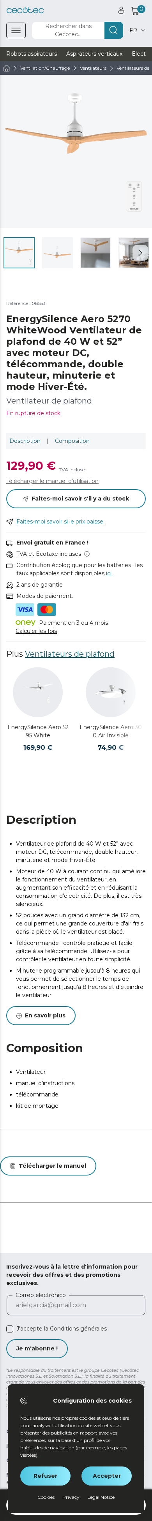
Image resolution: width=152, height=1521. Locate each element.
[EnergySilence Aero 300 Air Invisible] (111, 692)
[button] (140, 253)
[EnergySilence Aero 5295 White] (38, 692)
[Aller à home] (6, 68)
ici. (109, 573)
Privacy (71, 1497)
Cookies (46, 1497)
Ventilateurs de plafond (70, 654)
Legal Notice (101, 1497)
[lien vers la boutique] (25, 10)
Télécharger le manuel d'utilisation (52, 481)
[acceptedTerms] (9, 1328)
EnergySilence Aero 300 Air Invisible (111, 731)
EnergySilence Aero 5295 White (38, 731)
